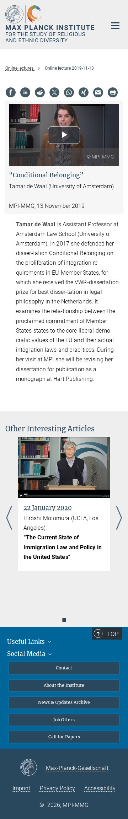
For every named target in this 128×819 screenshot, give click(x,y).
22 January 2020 (47, 508)
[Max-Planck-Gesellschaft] (33, 767)
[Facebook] (10, 92)
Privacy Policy (57, 788)
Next (118, 518)
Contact (64, 667)
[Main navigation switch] (115, 25)
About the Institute (64, 685)
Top (112, 633)
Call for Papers (64, 736)
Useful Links (26, 641)
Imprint (21, 788)
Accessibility (100, 788)
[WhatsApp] (69, 92)
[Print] (112, 92)
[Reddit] (39, 92)
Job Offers (64, 719)
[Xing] (83, 92)
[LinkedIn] (25, 92)
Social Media (27, 653)
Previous (9, 518)
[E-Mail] (98, 92)
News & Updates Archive (64, 702)
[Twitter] (54, 92)
